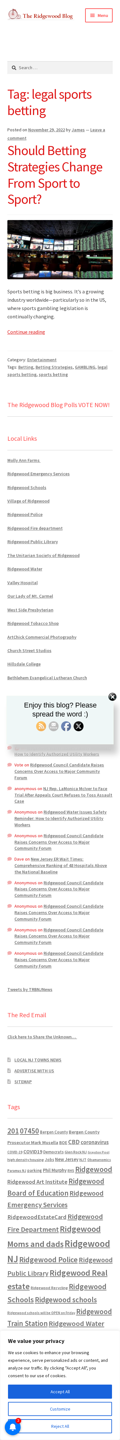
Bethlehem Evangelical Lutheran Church (47, 678)
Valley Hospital (22, 582)
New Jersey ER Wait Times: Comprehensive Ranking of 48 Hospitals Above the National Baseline (60, 865)
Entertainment (42, 360)
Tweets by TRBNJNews (29, 989)
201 (13, 1130)
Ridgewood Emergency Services (38, 474)
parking (34, 1170)
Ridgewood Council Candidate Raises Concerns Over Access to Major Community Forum (59, 771)
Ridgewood (93, 1169)
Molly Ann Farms (24, 460)
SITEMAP (23, 1081)
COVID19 (32, 1151)
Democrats (53, 1152)
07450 (29, 1130)
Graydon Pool (98, 1152)
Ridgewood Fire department (35, 528)
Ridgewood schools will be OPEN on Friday (41, 1313)
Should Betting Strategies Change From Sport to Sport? (54, 175)
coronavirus (95, 1142)
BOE (63, 1142)
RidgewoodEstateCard (37, 1217)
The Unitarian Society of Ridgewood (43, 555)
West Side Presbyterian (30, 610)
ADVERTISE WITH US (34, 1071)
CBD (74, 1142)
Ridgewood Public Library (32, 541)
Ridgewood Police (25, 514)
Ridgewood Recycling (49, 1287)
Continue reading (26, 332)
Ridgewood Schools (26, 487)
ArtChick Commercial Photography (41, 637)
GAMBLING (85, 367)
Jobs (49, 1159)
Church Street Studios (29, 650)
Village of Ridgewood (28, 501)
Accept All (60, 1392)
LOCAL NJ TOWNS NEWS (37, 1060)
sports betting (53, 374)
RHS (71, 1170)
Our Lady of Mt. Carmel (30, 596)
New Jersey (66, 1159)
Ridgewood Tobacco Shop (33, 623)
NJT (82, 1159)
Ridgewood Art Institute (37, 1181)
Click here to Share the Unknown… (42, 1037)
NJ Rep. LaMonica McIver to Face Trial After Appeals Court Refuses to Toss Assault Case (63, 795)
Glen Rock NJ (76, 1152)
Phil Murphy (55, 1170)
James (78, 130)
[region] (60, 1385)
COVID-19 (14, 1152)
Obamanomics (99, 1159)
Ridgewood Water (24, 569)
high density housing (25, 1159)
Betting (25, 367)
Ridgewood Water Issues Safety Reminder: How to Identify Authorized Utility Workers (62, 751)
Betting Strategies (54, 367)
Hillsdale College (24, 664)
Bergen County (54, 1132)
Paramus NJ (16, 1170)
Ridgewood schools (66, 1299)
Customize (60, 1409)
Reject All (60, 1426)
